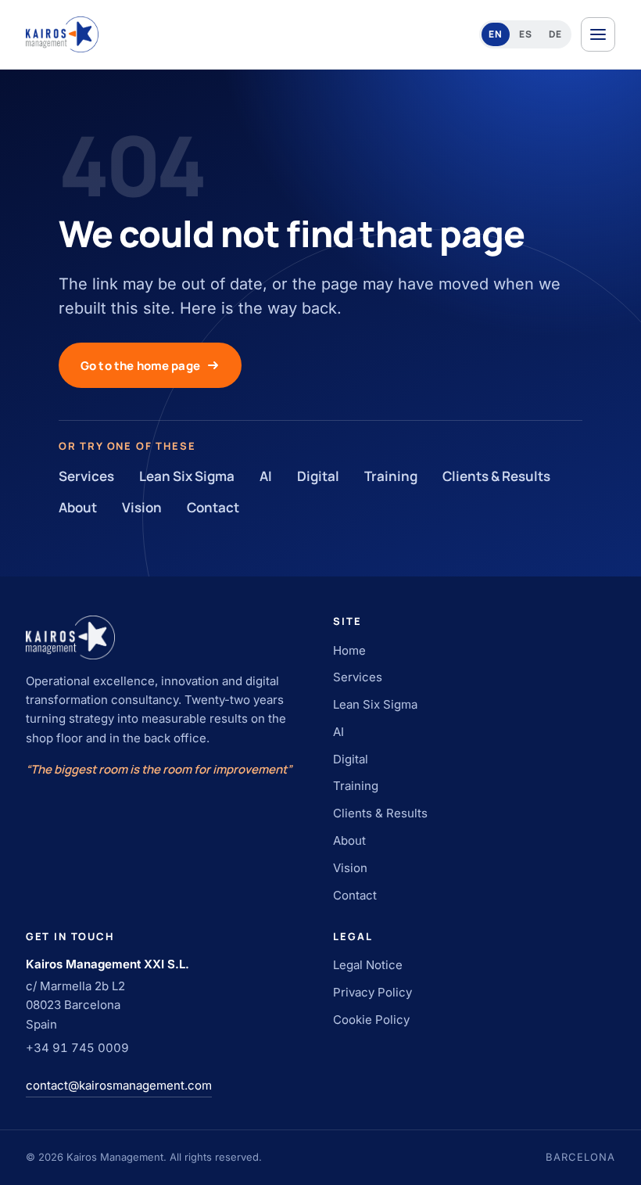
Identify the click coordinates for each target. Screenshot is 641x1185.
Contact (213, 507)
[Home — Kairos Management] (62, 34)
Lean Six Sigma (187, 476)
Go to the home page (140, 365)
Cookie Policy (371, 1019)
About (78, 507)
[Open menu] (598, 34)
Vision (142, 507)
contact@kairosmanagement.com (119, 1085)
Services (86, 476)
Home (349, 650)
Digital (318, 476)
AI (266, 476)
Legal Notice (368, 964)
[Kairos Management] (167, 637)
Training (390, 476)
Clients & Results (496, 476)
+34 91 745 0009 (77, 1047)
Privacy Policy (372, 992)
